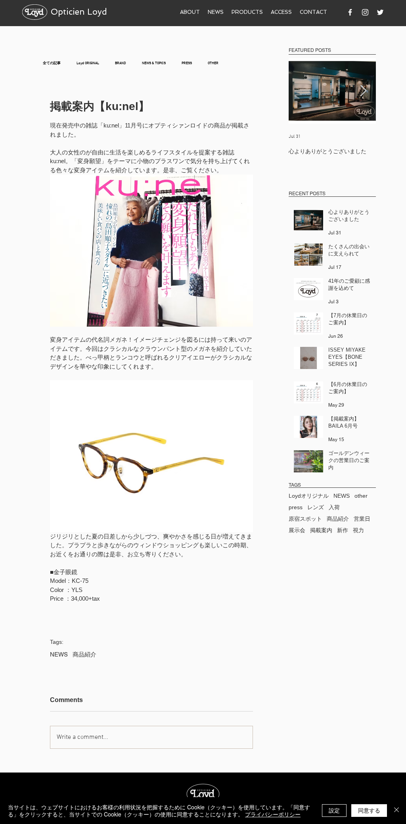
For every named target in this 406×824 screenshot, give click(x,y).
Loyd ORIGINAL (88, 63)
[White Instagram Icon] (365, 12)
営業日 (362, 519)
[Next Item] (363, 91)
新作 (342, 530)
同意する (369, 810)
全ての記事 (52, 63)
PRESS (187, 63)
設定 (334, 810)
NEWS (59, 654)
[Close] (396, 810)
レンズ (315, 507)
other (361, 496)
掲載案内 (321, 530)
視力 (358, 530)
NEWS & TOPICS (154, 63)
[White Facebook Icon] (350, 12)
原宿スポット (305, 519)
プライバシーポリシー (273, 814)
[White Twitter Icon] (380, 12)
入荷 (334, 507)
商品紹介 (84, 654)
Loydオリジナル (309, 496)
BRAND (120, 63)
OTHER (213, 63)
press (296, 507)
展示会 (297, 530)
